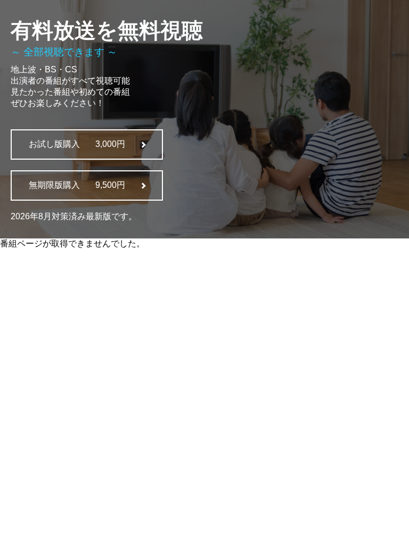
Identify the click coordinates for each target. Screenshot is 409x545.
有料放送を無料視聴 (107, 30)
